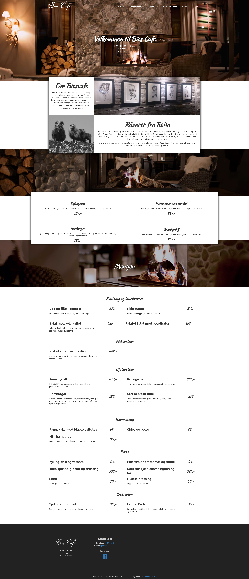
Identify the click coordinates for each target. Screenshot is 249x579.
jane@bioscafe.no (108, 545)
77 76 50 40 (109, 543)
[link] (122, 6)
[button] (105, 556)
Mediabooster (149, 576)
